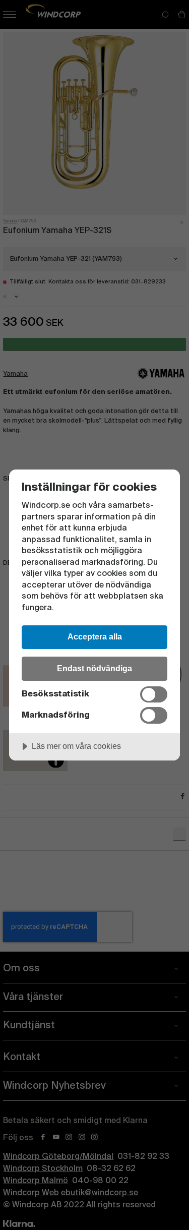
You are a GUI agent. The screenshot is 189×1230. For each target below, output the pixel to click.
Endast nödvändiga (94, 668)
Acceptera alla (95, 636)
